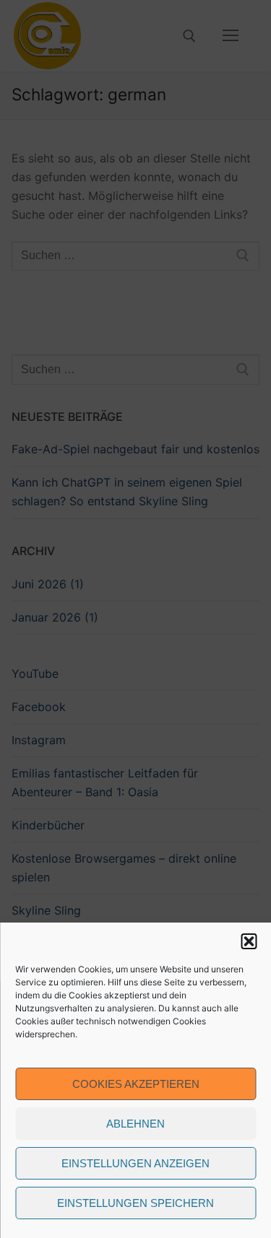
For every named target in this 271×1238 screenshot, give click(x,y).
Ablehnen (135, 1123)
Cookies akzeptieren (135, 1084)
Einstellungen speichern (135, 1203)
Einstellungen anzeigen (135, 1163)
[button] (248, 941)
